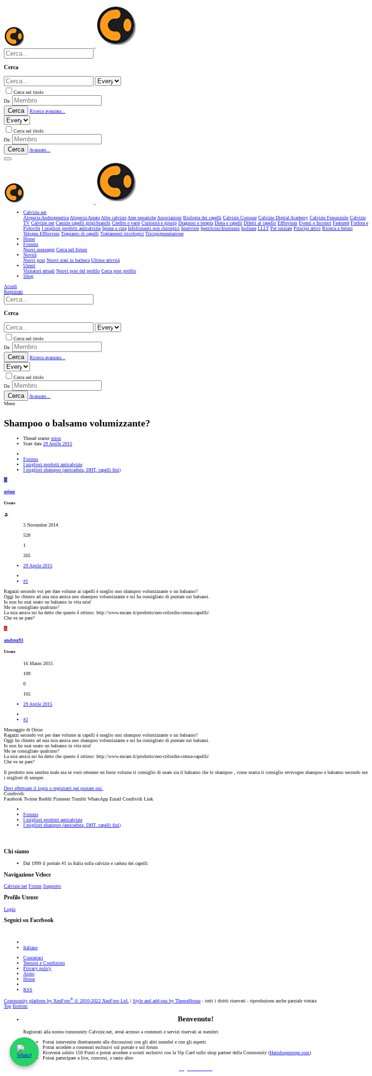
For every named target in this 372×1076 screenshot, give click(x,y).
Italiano (30, 947)
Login (10, 909)
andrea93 (13, 640)
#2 (25, 719)
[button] (8, 158)
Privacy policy (37, 968)
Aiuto (28, 973)
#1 (25, 581)
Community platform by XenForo (66, 1000)
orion (56, 438)
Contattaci (33, 957)
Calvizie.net (15, 886)
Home (29, 979)
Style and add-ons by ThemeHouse (167, 1000)
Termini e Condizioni (44, 963)
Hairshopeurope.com (290, 1052)
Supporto (52, 886)
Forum (35, 886)
